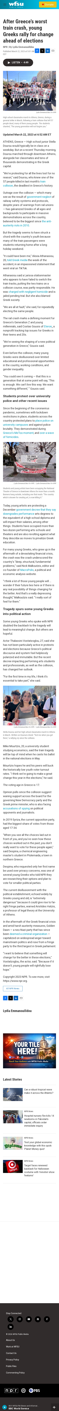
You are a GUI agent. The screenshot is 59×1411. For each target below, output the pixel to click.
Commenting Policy (15, 1373)
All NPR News (12, 988)
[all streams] (55, 1407)
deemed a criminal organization (28, 934)
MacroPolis (27, 569)
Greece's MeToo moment (18, 432)
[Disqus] (29, 1262)
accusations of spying (16, 808)
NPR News (28, 1111)
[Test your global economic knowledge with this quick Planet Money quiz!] (13, 1143)
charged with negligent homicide (28, 291)
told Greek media (17, 260)
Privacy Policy (12, 1360)
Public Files (11, 1366)
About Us (10, 1340)
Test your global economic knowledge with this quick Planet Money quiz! (38, 1145)
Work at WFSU (12, 1347)
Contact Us (11, 1353)
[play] (5, 1407)
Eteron (48, 326)
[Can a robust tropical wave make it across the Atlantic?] (13, 1094)
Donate (49, 4)
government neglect (39, 196)
